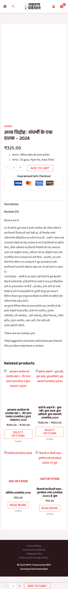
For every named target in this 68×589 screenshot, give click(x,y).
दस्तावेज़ (8, 126)
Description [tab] (11, 204)
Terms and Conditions (34, 549)
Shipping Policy (34, 553)
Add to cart (40, 168)
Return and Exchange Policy (34, 557)
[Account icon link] (53, 6)
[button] (13, 6)
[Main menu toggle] (5, 6)
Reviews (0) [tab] (11, 211)
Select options (18, 434)
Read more (18, 505)
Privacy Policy (34, 545)
